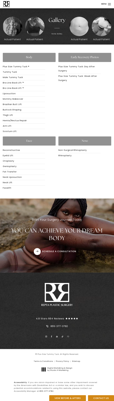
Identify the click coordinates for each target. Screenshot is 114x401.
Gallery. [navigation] (60, 34)
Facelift (7, 188)
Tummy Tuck (10, 72)
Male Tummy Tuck (13, 78)
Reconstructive (11, 150)
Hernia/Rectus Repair (15, 121)
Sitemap (76, 361)
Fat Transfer (10, 172)
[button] (109, 4)
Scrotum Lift (10, 131)
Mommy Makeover (13, 99)
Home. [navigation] (53, 34)
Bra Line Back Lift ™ (13, 83)
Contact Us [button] (101, 398)
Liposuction (9, 94)
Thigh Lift (8, 115)
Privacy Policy (62, 361)
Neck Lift (7, 183)
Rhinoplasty (65, 156)
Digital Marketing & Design (59, 369)
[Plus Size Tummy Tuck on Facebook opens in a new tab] (51, 336)
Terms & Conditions (43, 361)
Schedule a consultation (59, 251)
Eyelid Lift (8, 156)
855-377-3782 (46, 391)
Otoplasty (8, 161)
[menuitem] (46, 336)
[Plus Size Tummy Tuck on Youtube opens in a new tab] (57, 336)
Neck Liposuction (12, 177)
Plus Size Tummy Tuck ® (16, 67)
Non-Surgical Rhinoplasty (72, 150)
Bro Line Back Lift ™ (13, 88)
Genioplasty (10, 166)
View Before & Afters (67, 398)
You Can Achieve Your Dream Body (57, 230)
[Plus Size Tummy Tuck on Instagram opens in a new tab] (46, 336)
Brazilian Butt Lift (12, 105)
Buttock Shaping (12, 110)
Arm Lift (7, 126)
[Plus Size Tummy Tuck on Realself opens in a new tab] (68, 336)
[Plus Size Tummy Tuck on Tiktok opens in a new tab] (62, 336)
